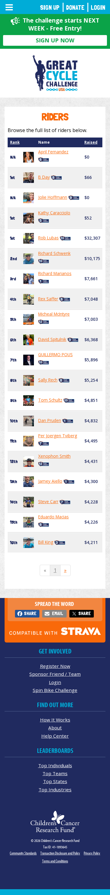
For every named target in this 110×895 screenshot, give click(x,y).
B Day (44, 177)
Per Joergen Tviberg (57, 436)
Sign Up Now (55, 40)
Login (98, 7)
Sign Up (50, 7)
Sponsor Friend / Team (55, 674)
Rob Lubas (48, 238)
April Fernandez (53, 152)
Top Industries (55, 789)
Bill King (45, 542)
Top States (55, 781)
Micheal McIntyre (54, 314)
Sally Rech (47, 380)
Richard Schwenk (54, 253)
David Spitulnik (52, 339)
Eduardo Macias (53, 517)
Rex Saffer (48, 299)
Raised (90, 142)
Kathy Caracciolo (54, 213)
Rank (15, 142)
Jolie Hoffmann (52, 197)
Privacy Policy (92, 853)
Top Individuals (55, 765)
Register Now (55, 666)
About (55, 728)
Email (57, 613)
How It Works (55, 720)
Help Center (55, 736)
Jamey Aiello (50, 481)
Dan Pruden (49, 420)
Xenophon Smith (54, 456)
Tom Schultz (50, 400)
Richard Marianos (55, 273)
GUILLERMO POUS (55, 354)
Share (30, 613)
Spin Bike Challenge (55, 690)
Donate (75, 7)
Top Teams (55, 773)
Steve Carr (48, 501)
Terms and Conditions (55, 861)
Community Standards (23, 853)
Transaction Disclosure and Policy (60, 853)
